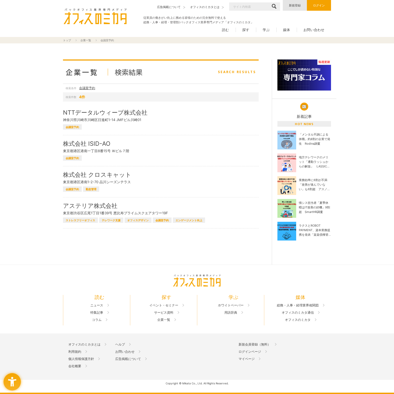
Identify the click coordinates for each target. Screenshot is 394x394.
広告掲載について (128, 359)
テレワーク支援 (111, 220)
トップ (67, 40)
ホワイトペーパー (231, 305)
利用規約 (74, 351)
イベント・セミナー (163, 305)
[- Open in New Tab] (304, 75)
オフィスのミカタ (298, 319)
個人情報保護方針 (81, 359)
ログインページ (250, 351)
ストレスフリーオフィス (80, 220)
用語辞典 (230, 312)
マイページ (247, 359)
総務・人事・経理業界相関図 (298, 305)
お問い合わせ (313, 30)
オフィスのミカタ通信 (298, 312)
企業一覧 (85, 40)
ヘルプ (120, 344)
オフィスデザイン (138, 220)
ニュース (96, 305)
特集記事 (96, 312)
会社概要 (74, 366)
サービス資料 (163, 312)
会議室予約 (87, 88)
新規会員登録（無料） (255, 344)
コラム (97, 319)
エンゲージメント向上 (189, 220)
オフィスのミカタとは (84, 344)
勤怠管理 (91, 189)
